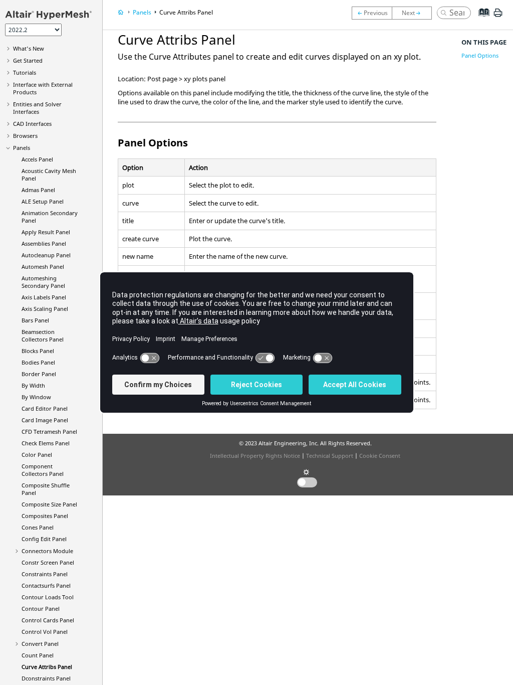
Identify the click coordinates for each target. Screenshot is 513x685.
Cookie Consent (379, 455)
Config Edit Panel (44, 539)
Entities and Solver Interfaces (37, 107)
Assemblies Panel (44, 243)
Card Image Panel (45, 420)
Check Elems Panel (46, 443)
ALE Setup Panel (43, 201)
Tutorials (24, 72)
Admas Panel (38, 190)
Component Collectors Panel (43, 469)
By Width (33, 385)
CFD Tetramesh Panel (49, 431)
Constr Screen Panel (48, 562)
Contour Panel (41, 608)
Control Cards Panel (48, 620)
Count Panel (38, 655)
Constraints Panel (45, 574)
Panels (21, 147)
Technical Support (329, 455)
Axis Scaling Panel (45, 308)
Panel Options (479, 55)
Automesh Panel (43, 266)
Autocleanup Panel (46, 255)
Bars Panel (35, 320)
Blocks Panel (38, 351)
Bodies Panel (38, 362)
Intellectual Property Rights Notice (255, 455)
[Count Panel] (372, 13)
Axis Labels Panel (44, 297)
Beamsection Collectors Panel (43, 335)
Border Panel (39, 374)
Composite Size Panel (49, 504)
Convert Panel (40, 643)
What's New (28, 48)
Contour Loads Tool (48, 597)
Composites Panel (45, 516)
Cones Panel (38, 527)
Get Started (28, 60)
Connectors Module (47, 551)
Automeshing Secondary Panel (43, 281)
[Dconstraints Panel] (414, 13)
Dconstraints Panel (46, 678)
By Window (36, 397)
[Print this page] (497, 16)
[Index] (480, 20)
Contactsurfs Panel (46, 585)
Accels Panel (37, 159)
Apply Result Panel (46, 232)
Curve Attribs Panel (47, 666)
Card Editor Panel (45, 408)
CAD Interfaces (32, 123)
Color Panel (37, 454)
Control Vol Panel (45, 631)
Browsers (25, 135)
